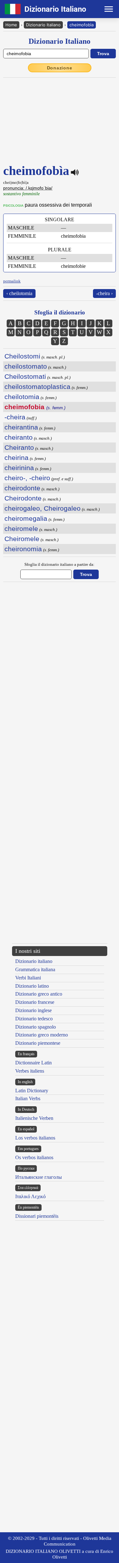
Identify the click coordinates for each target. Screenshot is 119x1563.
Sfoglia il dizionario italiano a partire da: (59, 564)
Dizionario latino (32, 986)
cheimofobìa (81, 24)
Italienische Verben (34, 1118)
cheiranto (18, 437)
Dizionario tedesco (34, 1018)
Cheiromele (21, 538)
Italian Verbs (27, 1098)
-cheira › (104, 293)
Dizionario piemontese (37, 1043)
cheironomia (23, 548)
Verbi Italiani (28, 977)
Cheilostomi (22, 356)
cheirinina (19, 467)
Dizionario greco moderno (41, 1034)
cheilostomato (25, 366)
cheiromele (21, 528)
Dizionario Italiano (43, 24)
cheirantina (21, 427)
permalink (12, 281)
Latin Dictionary (31, 1090)
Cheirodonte (23, 498)
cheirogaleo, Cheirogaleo (42, 508)
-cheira (14, 417)
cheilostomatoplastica (37, 386)
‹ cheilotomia (19, 293)
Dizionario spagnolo (35, 1027)
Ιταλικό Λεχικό (30, 1196)
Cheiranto (19, 447)
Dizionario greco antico (38, 994)
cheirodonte (22, 488)
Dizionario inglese (33, 1010)
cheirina (16, 457)
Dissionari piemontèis (36, 1216)
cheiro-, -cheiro (27, 477)
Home (11, 24)
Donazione (59, 67)
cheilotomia (21, 396)
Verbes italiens (29, 1071)
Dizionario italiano (33, 961)
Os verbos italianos (34, 1157)
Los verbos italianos (35, 1137)
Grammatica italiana (35, 969)
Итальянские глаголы (38, 1177)
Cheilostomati (25, 376)
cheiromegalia (25, 518)
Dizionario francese (34, 1002)
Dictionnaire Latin (33, 1062)
